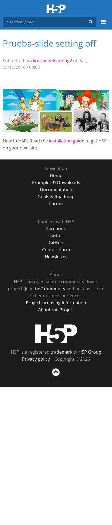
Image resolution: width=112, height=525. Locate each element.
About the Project (56, 310)
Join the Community (45, 289)
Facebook (56, 228)
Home (56, 175)
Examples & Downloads (56, 182)
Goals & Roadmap (56, 197)
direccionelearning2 (51, 61)
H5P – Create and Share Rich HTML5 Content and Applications (56, 9)
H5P (56, 333)
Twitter (56, 236)
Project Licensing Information (56, 303)
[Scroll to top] (56, 376)
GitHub (56, 243)
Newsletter (56, 257)
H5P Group (90, 352)
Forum (56, 204)
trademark (61, 352)
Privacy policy (36, 359)
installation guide (66, 141)
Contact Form (56, 250)
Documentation (56, 190)
